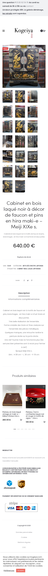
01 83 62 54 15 (22, 2)
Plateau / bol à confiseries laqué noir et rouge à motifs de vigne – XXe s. (35, 415)
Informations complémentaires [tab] (24, 299)
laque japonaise (34, 269)
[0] (44, 31)
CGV (24, 547)
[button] (20, 420)
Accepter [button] (21, 570)
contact (29, 6)
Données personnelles (24, 532)
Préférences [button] (9, 570)
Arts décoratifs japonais (33, 266)
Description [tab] (24, 293)
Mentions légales (24, 542)
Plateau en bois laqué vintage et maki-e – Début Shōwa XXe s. (11, 414)
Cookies (24, 537)
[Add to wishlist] (20, 387)
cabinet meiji (22, 269)
